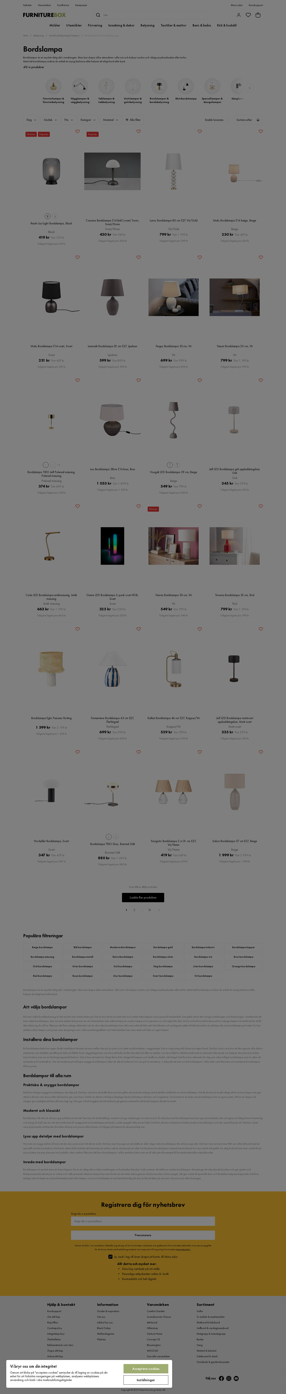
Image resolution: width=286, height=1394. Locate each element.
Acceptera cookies (146, 1368)
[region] (89, 1374)
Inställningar (146, 1380)
